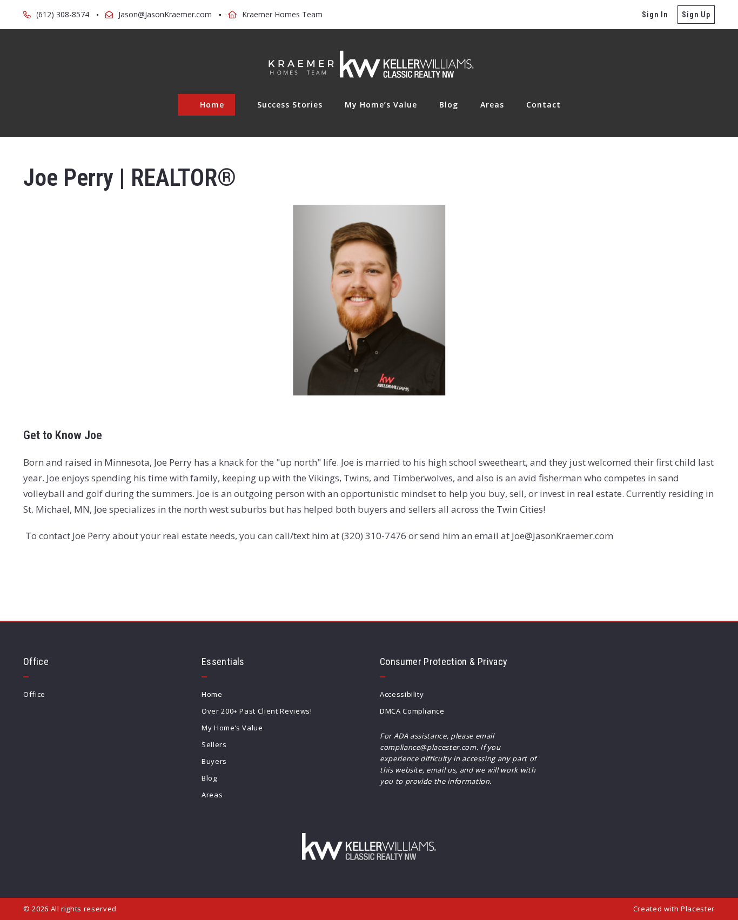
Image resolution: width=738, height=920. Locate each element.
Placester (698, 909)
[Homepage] (369, 64)
